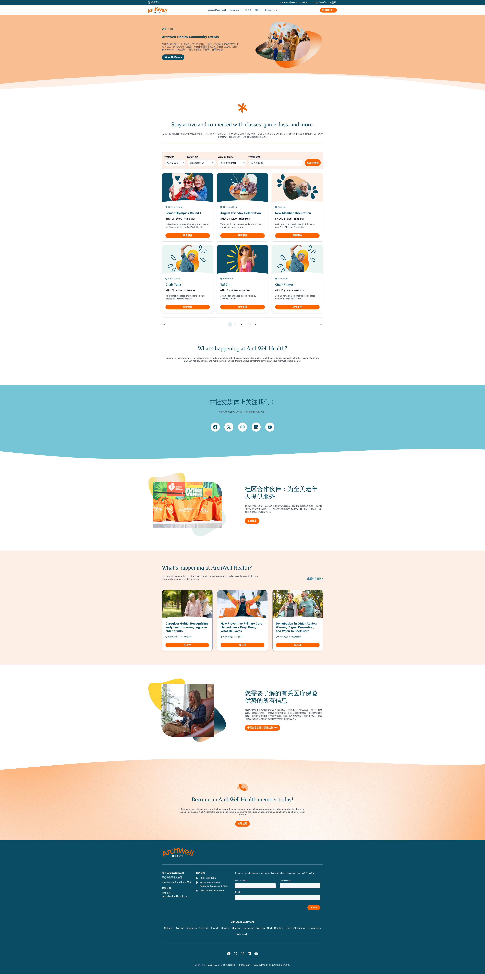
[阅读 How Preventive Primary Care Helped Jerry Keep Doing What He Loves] (242, 620)
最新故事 (166, 888)
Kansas (225, 928)
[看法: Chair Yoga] (187, 279)
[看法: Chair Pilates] (297, 279)
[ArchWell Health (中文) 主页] (158, 10)
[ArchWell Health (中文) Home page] (179, 852)
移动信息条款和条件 (279, 965)
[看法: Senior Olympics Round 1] (187, 207)
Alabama (168, 928)
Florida (215, 928)
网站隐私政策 (261, 965)
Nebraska (249, 928)
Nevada (260, 928)
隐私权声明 (229, 965)
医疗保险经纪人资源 (172, 877)
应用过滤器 (313, 162)
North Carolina (275, 928)
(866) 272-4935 (208, 878)
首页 (164, 29)
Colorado (204, 928)
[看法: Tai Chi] (242, 279)
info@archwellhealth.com (212, 890)
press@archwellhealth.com (175, 896)
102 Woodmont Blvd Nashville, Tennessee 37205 (214, 884)
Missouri (236, 928)
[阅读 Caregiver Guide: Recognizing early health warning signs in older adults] (187, 620)
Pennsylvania (314, 928)
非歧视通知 (244, 965)
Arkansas (191, 928)
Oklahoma (299, 928)
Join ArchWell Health (217, 10)
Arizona (180, 928)
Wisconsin (242, 934)
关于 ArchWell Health (173, 873)
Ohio (288, 928)
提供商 (248, 10)
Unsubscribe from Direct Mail (176, 882)
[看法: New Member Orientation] (297, 207)
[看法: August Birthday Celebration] (242, 207)
